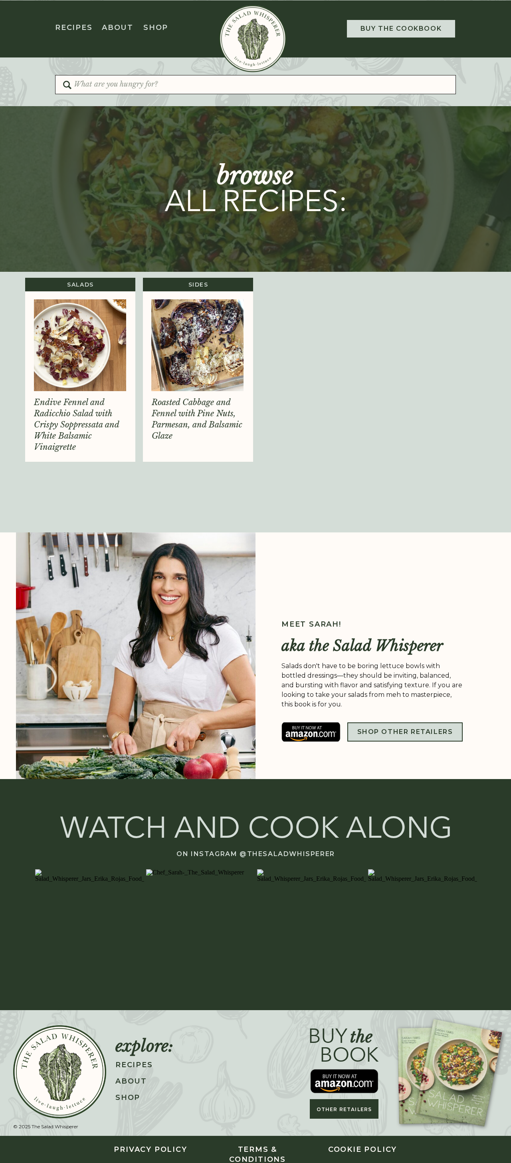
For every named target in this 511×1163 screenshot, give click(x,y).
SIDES (198, 284)
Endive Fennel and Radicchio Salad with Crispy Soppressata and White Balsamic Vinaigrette (76, 425)
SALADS (80, 284)
